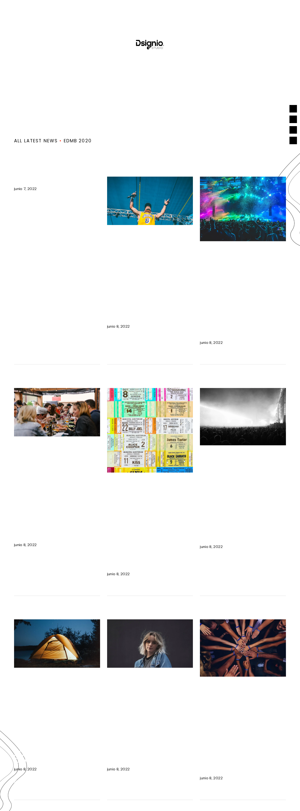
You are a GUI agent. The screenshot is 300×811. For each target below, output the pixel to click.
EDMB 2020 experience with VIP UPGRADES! (240, 330)
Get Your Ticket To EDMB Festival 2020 (143, 561)
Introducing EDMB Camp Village (49, 756)
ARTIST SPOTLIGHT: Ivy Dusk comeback (146, 314)
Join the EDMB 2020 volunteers (236, 765)
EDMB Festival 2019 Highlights (234, 534)
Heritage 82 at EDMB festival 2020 (145, 756)
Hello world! (39, 180)
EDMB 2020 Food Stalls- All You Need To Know (53, 529)
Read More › (30, 201)
